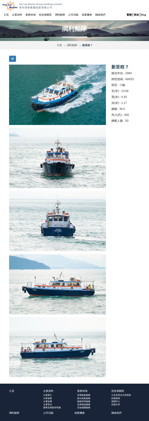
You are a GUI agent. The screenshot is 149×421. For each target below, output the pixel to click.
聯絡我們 (100, 14)
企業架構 (47, 401)
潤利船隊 (60, 14)
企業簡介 (47, 395)
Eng (143, 14)
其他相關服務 (83, 407)
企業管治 (47, 404)
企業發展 (47, 398)
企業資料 (17, 14)
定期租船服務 (83, 395)
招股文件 (115, 404)
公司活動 (73, 14)
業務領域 (30, 14)
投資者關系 (45, 14)
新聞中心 (115, 401)
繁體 (129, 14)
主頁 (6, 14)
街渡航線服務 (83, 404)
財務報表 (115, 398)
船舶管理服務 (83, 401)
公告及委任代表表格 (121, 395)
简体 (136, 14)
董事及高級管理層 (52, 407)
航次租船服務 (83, 398)
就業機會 (87, 14)
